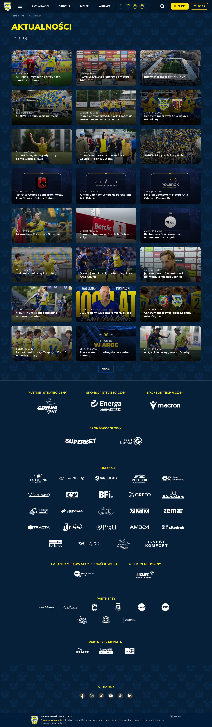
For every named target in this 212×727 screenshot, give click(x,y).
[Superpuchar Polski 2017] (135, 6)
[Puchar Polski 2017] (128, 6)
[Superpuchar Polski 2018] (141, 6)
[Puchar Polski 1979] (121, 6)
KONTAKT (104, 6)
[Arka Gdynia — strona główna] (7, 6)
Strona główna (18, 16)
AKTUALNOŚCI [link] (35, 16)
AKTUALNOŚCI (40, 6)
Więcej (106, 368)
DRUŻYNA (64, 6)
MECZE (84, 6)
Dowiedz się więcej (51, 720)
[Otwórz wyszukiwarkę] (162, 6)
